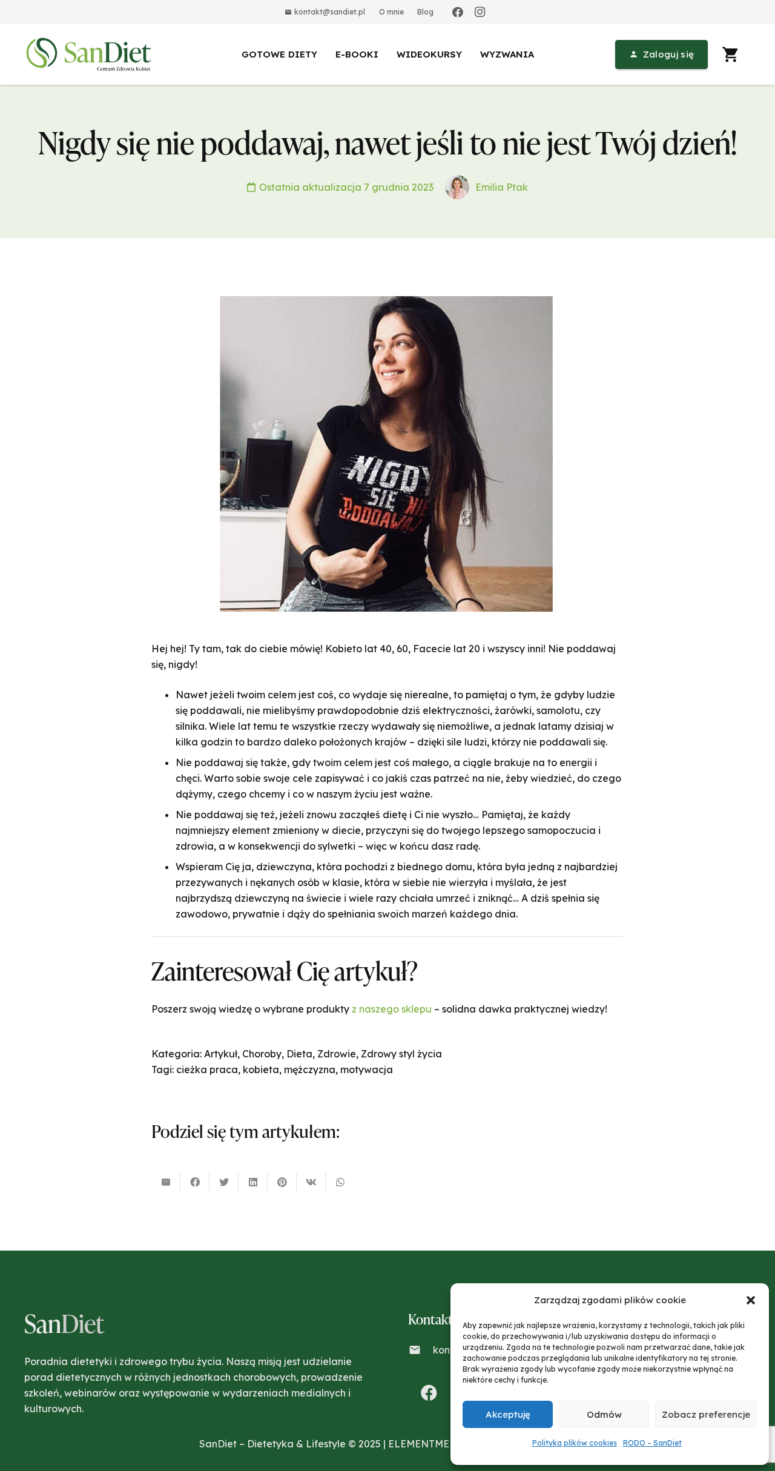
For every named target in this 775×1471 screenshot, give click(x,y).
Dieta (299, 1054)
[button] (751, 1300)
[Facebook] (458, 12)
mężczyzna (309, 1069)
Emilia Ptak (501, 187)
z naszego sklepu (392, 1009)
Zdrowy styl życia (401, 1054)
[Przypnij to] (282, 1182)
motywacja (366, 1069)
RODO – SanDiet (652, 1442)
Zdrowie (336, 1054)
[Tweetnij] (224, 1182)
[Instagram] (479, 12)
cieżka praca (207, 1069)
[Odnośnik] (90, 54)
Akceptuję (508, 1414)
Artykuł (220, 1054)
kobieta (261, 1069)
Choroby (262, 1054)
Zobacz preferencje (706, 1414)
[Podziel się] (194, 1182)
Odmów (604, 1414)
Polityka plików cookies (574, 1442)
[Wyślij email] (165, 1182)
